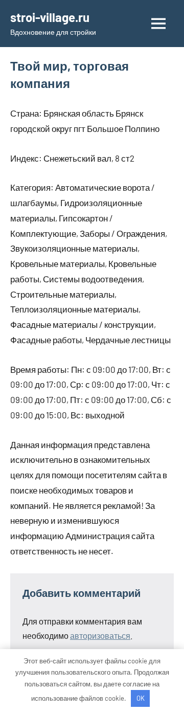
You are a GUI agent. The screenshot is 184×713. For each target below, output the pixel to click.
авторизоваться (100, 635)
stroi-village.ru (49, 17)
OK (140, 698)
